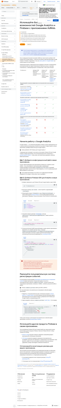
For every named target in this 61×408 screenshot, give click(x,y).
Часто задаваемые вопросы (51, 383)
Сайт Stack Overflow (50, 377)
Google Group (49, 379)
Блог (45, 1)
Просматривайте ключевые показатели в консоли (25, 101)
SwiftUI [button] (24, 200)
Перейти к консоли (51, 1)
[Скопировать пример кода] (56, 185)
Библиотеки (19, 381)
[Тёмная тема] (54, 185)
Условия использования (22, 405)
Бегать (31, 7)
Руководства (19, 375)
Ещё (13, 1)
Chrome (19, 394)
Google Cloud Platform (21, 398)
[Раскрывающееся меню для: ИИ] (20, 7)
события (28, 87)
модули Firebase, (35, 194)
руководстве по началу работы (40, 54)
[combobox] (24, 1)
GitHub (18, 383)
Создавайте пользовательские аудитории (23, 109)
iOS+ (23, 44)
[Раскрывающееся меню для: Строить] (27, 7)
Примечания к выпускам (51, 381)
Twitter (33, 382)
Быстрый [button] (30, 200)
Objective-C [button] (36, 200)
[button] (7, 20)
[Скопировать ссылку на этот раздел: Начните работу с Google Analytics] (52, 141)
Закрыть (48, 20)
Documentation (5, 5)
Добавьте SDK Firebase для (53, 79)
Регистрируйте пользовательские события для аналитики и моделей (25, 121)
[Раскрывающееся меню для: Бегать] (34, 7)
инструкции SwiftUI (47, 234)
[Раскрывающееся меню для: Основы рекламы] (14, 7)
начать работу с (46, 60)
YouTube (33, 384)
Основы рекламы (9, 7)
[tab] (24, 200)
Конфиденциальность (32, 405)
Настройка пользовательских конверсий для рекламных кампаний (26, 129)
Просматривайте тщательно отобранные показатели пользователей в (25, 94)
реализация (25, 359)
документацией (25, 155)
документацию (35, 319)
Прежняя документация (51, 385)
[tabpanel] (39, 207)
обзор (47, 357)
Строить (24, 7)
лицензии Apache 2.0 (39, 365)
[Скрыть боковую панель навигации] (14, 406)
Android (29, 44)
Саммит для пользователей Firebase (37, 380)
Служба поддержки (50, 375)
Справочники (20, 377)
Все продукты (20, 400)
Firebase (21, 19)
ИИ (18, 7)
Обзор (2, 7)
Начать (55, 20)
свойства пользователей (25, 89)
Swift (46, 300)
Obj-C (49, 300)
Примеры (19, 379)
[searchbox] (8, 11)
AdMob (14, 5)
